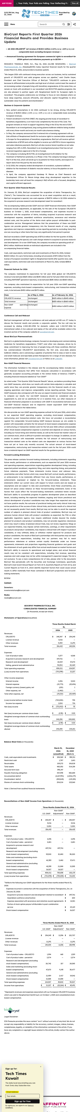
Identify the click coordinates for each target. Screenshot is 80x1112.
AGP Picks (6, 3)
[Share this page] (74, 24)
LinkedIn (58, 359)
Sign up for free (22, 1101)
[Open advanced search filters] (68, 24)
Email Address (12, 1092)
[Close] (41, 1067)
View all (75, 3)
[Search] (63, 24)
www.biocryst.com (47, 332)
